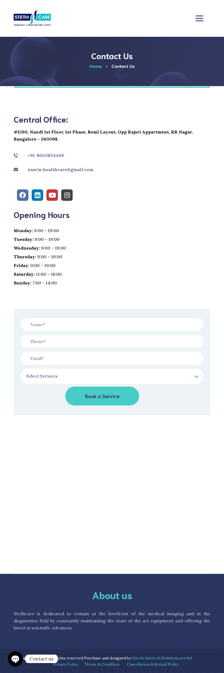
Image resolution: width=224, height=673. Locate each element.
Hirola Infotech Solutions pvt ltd (162, 658)
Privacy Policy (65, 664)
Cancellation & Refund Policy (153, 664)
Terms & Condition (102, 664)
